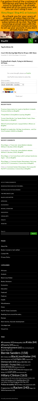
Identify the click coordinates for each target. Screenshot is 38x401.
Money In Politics (29, 378)
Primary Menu (35, 40)
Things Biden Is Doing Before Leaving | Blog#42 (16, 114)
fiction (4, 372)
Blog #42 (4, 41)
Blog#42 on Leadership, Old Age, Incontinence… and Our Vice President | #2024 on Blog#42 (18, 130)
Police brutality (9, 384)
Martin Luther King (17, 378)
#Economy (7, 342)
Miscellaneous (5, 303)
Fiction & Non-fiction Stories (10, 190)
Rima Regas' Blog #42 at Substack (19, 12)
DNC (27, 362)
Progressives (7, 388)
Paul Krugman (16, 382)
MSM (4, 380)
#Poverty (7, 345)
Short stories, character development (12, 321)
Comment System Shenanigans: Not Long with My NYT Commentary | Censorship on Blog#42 (18, 162)
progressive (30, 384)
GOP (12, 372)
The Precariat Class (7, 193)
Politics (22, 384)
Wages (32, 388)
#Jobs (31, 342)
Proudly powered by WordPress (9, 398)
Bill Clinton (6, 357)
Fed (20, 369)
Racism (21, 387)
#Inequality (19, 342)
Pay (26, 382)
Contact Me (4, 253)
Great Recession (21, 372)
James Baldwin (6, 378)
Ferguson (28, 369)
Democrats (8, 361)
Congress (29, 359)
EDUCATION (7, 367)
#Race (16, 345)
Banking (30, 348)
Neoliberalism (22, 380)
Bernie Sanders (14, 353)
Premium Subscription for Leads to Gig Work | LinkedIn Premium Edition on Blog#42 (18, 110)
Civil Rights (19, 359)
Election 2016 (9, 369)
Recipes (3, 318)
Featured (4, 292)
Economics (4, 205)
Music (3, 307)
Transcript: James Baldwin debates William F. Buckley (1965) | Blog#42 (16, 146)
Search (3, 231)
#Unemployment (11, 347)
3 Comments (22, 55)
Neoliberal (11, 380)
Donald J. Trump (10, 364)
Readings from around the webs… (12, 186)
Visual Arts (4, 216)
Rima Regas (15, 55)
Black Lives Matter (7, 197)
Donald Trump (25, 365)
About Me (4, 246)
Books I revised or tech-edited (10, 250)
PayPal (28, 73)
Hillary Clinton (14, 375)
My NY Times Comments (8, 182)
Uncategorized (5, 325)
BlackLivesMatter (23, 356)
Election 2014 (20, 367)
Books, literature (7, 208)
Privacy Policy (5, 257)
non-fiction (5, 382)
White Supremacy (8, 390)
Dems (20, 362)
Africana (4, 201)
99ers (24, 348)
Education (4, 212)
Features (3, 296)
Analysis (3, 223)
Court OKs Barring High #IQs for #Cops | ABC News (19, 53)
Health (3, 220)
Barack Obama (6, 350)
